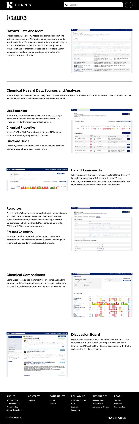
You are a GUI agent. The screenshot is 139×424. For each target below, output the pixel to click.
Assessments (98, 400)
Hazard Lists (98, 403)
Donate (53, 403)
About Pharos (12, 400)
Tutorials (117, 400)
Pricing (52, 400)
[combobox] (93, 4)
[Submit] (67, 4)
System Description (15, 410)
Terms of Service (13, 403)
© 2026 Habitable (14, 417)
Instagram (75, 410)
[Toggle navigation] (128, 5)
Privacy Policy (12, 406)
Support (31, 400)
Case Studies (119, 406)
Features (118, 403)
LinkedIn (74, 406)
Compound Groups (101, 406)
